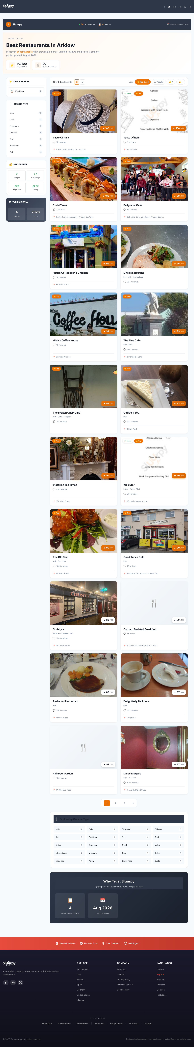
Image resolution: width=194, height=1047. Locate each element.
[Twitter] (20, 982)
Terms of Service (125, 984)
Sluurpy (80, 1000)
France (80, 979)
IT (164, 7)
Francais (161, 984)
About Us (121, 969)
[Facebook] (6, 982)
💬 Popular (158, 82)
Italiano (160, 969)
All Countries (82, 969)
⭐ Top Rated (143, 82)
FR (180, 7)
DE (185, 7)
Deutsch (161, 990)
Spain (79, 984)
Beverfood (99, 1023)
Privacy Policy (123, 979)
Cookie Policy (123, 990)
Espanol (160, 979)
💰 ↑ (171, 82)
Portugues (161, 995)
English (160, 974)
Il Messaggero (64, 1023)
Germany (81, 990)
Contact (120, 974)
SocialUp (148, 1023)
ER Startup (133, 1023)
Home (11, 38)
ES (174, 7)
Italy (79, 974)
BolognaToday (116, 1023)
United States (83, 995)
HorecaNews (82, 1023)
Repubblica (47, 1023)
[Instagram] (13, 982)
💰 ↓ (181, 82)
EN (169, 7)
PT (190, 7)
